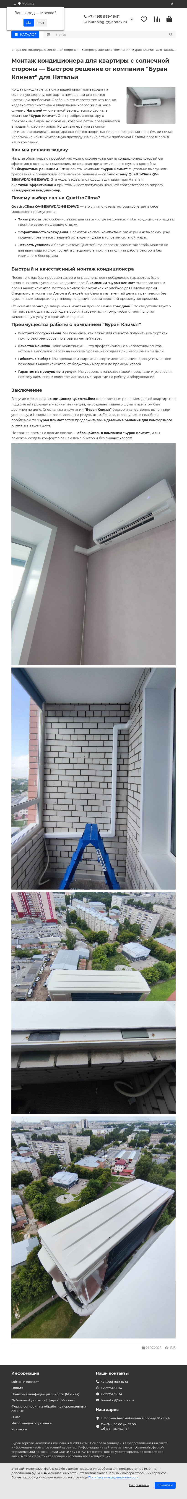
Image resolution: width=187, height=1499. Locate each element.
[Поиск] (170, 34)
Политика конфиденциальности (113, 1477)
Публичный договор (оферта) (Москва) (43, 1400)
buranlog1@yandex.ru (107, 22)
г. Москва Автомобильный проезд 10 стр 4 (135, 1418)
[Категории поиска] (48, 34)
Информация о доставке (31, 1423)
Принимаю (165, 1485)
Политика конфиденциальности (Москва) (45, 1394)
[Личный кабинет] (172, 3)
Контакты (19, 1429)
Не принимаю (139, 1485)
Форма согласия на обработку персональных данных (48, 1409)
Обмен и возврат (25, 1382)
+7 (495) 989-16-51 (104, 16)
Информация (25, 1373)
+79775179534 (111, 1388)
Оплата (17, 1388)
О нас (16, 1417)
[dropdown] (14, 3)
